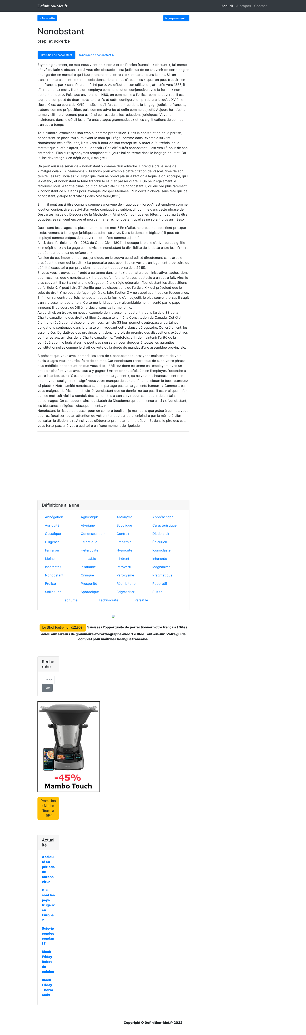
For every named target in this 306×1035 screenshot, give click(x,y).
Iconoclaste (161, 550)
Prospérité (89, 583)
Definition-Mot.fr (52, 6)
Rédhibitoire (126, 583)
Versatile (141, 600)
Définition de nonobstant (56, 55)
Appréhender (162, 517)
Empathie (124, 542)
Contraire (124, 534)
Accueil (228, 6)
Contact (260, 6)
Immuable (88, 558)
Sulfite (157, 592)
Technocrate (108, 600)
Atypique (88, 525)
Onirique (87, 575)
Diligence (52, 542)
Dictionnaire (161, 534)
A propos (243, 6)
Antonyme (125, 517)
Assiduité (52, 525)
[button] (47, 18)
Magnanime (161, 567)
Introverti (124, 567)
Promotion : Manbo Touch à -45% (48, 808)
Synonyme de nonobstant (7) (97, 55)
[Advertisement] (113, 467)
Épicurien (159, 542)
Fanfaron (52, 550)
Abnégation (54, 517)
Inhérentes (53, 567)
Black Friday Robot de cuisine (48, 962)
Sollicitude (53, 592)
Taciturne (70, 600)
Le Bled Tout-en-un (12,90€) (62, 627)
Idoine (50, 558)
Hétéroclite (89, 550)
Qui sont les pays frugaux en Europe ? (48, 905)
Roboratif (159, 583)
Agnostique (90, 517)
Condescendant (93, 534)
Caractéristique (164, 525)
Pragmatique (162, 575)
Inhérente (159, 558)
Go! (47, 688)
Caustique (53, 534)
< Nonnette (47, 18)
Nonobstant (54, 575)
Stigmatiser (125, 592)
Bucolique (124, 525)
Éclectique (89, 542)
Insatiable (88, 567)
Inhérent (123, 558)
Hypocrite (124, 550)
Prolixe (50, 583)
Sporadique (90, 592)
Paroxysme (125, 575)
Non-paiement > (176, 18)
